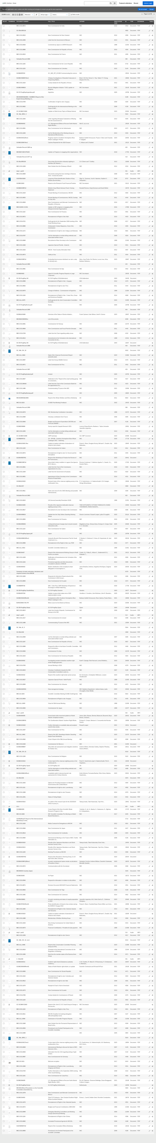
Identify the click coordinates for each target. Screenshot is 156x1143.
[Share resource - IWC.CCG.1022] (152, 976)
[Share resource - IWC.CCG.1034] (152, 923)
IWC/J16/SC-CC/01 (22, 207)
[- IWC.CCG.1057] (149, 730)
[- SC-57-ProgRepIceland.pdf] (149, 374)
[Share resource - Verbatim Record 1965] (152, 309)
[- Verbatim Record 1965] (149, 309)
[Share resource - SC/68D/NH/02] (152, 123)
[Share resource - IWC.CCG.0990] (152, 971)
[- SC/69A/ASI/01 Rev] (149, 443)
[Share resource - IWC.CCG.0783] (152, 665)
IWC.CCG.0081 (21, 324)
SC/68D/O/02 (20, 273)
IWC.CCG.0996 (21, 543)
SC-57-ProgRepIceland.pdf (24, 374)
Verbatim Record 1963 (23, 495)
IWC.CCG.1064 (21, 118)
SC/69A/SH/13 (20, 962)
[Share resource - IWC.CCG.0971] (152, 364)
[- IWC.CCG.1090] (149, 954)
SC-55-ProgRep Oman (23, 607)
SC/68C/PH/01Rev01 (22, 904)
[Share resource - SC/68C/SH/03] (152, 1097)
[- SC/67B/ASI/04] (149, 178)
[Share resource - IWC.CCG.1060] (152, 1066)
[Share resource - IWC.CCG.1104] (152, 562)
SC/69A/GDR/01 (21, 689)
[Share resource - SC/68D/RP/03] (152, 73)
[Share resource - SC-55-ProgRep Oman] (152, 607)
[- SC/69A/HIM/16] (149, 514)
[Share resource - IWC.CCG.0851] (152, 476)
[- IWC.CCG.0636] (149, 1052)
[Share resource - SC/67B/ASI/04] (152, 178)
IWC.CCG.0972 (21, 216)
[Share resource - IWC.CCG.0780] (152, 995)
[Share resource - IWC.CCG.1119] (152, 1009)
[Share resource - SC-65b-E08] (152, 632)
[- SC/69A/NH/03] (149, 567)
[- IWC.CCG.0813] (149, 610)
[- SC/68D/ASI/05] (149, 505)
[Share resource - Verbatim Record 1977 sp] (152, 157)
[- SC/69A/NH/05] (149, 715)
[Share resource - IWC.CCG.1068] (152, 1023)
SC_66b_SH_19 (21, 350)
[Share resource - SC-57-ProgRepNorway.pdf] (152, 393)
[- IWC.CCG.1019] (149, 193)
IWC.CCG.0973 (21, 254)
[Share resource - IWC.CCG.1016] (152, 250)
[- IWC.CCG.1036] (149, 935)
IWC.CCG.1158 (20, 756)
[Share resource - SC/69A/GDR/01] (152, 689)
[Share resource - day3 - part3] (152, 615)
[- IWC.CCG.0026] (149, 45)
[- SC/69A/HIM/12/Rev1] (149, 773)
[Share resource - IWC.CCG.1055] (152, 431)
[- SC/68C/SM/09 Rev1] (149, 78)
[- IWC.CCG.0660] (149, 838)
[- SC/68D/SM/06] (149, 426)
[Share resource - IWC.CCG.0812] (152, 981)
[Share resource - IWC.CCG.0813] (152, 610)
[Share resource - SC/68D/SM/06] (152, 426)
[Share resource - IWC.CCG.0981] (152, 269)
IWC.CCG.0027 (21, 679)
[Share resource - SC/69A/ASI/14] (152, 801)
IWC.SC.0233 (20, 402)
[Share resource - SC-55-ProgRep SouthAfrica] (152, 590)
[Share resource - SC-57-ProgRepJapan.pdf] (152, 533)
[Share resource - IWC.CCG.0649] (152, 1047)
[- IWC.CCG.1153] (149, 68)
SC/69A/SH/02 (20, 660)
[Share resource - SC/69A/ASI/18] (152, 481)
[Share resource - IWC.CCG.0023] (152, 500)
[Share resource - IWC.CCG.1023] (152, 656)
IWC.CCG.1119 (20, 1009)
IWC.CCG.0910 (21, 35)
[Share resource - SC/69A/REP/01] (152, 457)
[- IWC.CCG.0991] (149, 128)
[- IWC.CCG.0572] (149, 866)
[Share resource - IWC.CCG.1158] (152, 756)
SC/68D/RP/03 (20, 73)
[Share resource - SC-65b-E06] (152, 778)
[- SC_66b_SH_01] (149, 751)
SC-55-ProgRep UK (22, 278)
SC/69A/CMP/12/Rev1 (23, 861)
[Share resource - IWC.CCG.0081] (152, 324)
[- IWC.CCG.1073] (149, 990)
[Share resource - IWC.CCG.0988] (152, 646)
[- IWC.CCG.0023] (149, 500)
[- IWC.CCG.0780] (149, 995)
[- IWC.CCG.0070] (149, 290)
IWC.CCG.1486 (21, 388)
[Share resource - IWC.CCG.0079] (152, 412)
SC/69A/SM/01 (20, 899)
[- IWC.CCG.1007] (149, 768)
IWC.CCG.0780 (21, 995)
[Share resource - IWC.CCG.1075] (152, 985)
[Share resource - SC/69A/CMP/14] (152, 259)
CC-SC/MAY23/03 (21, 1004)
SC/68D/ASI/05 (20, 505)
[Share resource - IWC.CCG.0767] (152, 235)
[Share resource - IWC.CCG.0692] (152, 1121)
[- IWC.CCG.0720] (149, 1071)
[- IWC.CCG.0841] (149, 467)
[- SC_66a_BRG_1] (149, 1037)
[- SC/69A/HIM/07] (149, 747)
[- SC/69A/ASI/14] (149, 801)
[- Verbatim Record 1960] (149, 59)
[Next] (154, 14)
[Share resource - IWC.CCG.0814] (152, 833)
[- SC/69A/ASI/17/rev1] (149, 1042)
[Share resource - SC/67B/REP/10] (152, 1126)
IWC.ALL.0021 (20, 547)
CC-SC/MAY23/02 (21, 111)
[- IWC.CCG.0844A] (149, 383)
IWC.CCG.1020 (21, 823)
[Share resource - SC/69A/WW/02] (152, 524)
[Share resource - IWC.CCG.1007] (152, 768)
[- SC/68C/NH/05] (149, 1080)
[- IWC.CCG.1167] (149, 641)
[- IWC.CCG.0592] (149, 739)
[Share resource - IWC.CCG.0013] (152, 338)
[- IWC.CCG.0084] (149, 651)
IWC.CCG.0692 (21, 1121)
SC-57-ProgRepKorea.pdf (24, 305)
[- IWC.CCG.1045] (149, 133)
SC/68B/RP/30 (20, 585)
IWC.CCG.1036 (21, 935)
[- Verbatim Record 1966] (149, 345)
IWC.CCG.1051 (21, 797)
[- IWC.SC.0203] (149, 694)
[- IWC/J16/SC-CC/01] (149, 207)
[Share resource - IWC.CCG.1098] (152, 792)
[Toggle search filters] (115, 3)
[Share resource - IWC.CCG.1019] (152, 193)
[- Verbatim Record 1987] (149, 369)
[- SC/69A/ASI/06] (149, 314)
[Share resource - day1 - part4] (152, 713)
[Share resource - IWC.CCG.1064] (152, 119)
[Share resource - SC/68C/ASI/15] (152, 913)
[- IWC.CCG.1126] (149, 295)
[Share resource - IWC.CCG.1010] (152, 83)
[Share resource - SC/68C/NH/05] (152, 1080)
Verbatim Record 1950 (23, 407)
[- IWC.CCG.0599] (149, 637)
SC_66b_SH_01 (21, 751)
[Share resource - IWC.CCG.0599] (152, 637)
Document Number (22, 21)
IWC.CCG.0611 (20, 1014)
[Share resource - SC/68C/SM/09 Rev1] (152, 78)
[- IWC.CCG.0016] (149, 949)
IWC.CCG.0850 (21, 519)
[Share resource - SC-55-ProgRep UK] (152, 278)
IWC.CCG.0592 (21, 739)
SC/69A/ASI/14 (20, 801)
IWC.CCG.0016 (21, 949)
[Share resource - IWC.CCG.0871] (152, 885)
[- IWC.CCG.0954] (149, 698)
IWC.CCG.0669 (21, 174)
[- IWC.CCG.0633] (149, 670)
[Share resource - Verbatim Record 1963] (152, 495)
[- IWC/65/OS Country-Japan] (149, 871)
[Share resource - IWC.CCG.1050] (152, 40)
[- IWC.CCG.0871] (149, 885)
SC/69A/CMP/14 (21, 259)
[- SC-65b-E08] (149, 632)
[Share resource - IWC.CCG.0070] (152, 290)
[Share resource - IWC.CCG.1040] (152, 245)
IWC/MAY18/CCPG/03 (23, 152)
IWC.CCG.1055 (21, 431)
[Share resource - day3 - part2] (152, 932)
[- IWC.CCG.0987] (149, 1056)
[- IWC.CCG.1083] (149, 909)
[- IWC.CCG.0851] (149, 476)
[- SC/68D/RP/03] (149, 73)
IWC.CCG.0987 (21, 1056)
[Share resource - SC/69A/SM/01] (152, 899)
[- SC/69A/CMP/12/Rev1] (149, 861)
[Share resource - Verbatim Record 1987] (152, 369)
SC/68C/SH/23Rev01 (22, 598)
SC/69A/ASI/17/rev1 (22, 1042)
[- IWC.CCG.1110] (149, 212)
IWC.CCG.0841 (21, 467)
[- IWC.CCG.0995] (149, 684)
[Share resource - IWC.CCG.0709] (152, 102)
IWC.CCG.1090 (21, 954)
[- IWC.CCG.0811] (149, 491)
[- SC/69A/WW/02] (149, 524)
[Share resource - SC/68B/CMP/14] (152, 462)
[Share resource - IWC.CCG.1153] (152, 68)
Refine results (75, 14)
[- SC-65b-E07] (149, 486)
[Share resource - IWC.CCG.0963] (152, 286)
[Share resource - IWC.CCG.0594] (152, 880)
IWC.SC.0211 (20, 1061)
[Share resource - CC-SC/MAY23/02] (152, 111)
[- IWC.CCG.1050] (149, 40)
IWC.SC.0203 (20, 694)
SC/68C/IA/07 (20, 552)
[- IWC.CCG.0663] (149, 890)
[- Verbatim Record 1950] (149, 407)
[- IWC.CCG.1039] (149, 472)
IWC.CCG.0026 (21, 44)
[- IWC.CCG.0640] (149, 421)
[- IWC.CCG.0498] (149, 1033)
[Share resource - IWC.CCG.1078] (152, 1092)
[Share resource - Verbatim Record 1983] (152, 264)
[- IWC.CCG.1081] (149, 894)
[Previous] (142, 14)
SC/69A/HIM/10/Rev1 (22, 538)
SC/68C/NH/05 (20, 1080)
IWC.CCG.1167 (20, 641)
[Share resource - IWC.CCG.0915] (152, 54)
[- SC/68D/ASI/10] (149, 842)
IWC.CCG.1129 (20, 448)
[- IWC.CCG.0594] (149, 880)
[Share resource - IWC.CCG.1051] (152, 797)
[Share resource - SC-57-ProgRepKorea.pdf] (152, 305)
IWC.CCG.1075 (21, 985)
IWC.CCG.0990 (21, 971)
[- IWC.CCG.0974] (149, 453)
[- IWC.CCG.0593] (149, 1028)
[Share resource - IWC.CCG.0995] (152, 684)
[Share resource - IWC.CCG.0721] (152, 221)
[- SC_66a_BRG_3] (149, 114)
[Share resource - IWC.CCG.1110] (152, 212)
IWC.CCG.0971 (21, 364)
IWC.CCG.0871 (21, 885)
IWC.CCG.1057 (21, 729)
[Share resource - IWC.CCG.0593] (152, 1028)
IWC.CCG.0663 (21, 890)
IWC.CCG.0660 (21, 838)
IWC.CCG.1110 (20, 212)
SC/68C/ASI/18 (20, 725)
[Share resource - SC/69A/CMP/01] (152, 720)
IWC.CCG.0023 (21, 500)
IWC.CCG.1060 (21, 1066)
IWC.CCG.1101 (20, 1075)
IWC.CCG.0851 (21, 476)
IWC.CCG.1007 (21, 768)
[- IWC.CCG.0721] (149, 221)
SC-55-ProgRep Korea (23, 1085)
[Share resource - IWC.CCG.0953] (152, 197)
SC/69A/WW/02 (21, 524)
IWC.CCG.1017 (21, 618)
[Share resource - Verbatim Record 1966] (152, 345)
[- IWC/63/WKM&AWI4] (149, 398)
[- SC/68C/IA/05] (149, 875)
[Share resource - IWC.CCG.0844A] (152, 383)
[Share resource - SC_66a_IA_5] (152, 627)
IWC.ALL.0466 (20, 944)
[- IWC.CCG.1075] (149, 985)
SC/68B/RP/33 (20, 438)
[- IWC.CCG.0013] (149, 338)
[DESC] (36, 14)
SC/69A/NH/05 (20, 715)
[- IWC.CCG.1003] (149, 783)
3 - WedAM (19, 959)
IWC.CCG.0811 (20, 490)
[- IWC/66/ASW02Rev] (149, 319)
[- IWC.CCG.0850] (149, 519)
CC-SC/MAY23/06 (21, 436)
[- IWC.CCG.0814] (149, 833)
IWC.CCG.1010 (21, 82)
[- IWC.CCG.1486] (149, 388)
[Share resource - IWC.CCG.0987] (152, 1056)
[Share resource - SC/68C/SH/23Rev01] (152, 598)
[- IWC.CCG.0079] (149, 412)
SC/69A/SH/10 (20, 675)
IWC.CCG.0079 (21, 412)
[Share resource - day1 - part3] (152, 171)
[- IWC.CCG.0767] (149, 235)
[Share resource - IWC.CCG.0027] (152, 679)
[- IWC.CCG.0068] (149, 240)
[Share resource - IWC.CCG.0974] (152, 453)
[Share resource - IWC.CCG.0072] (152, 1107)
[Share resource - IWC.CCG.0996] (152, 543)
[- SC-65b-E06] (149, 778)
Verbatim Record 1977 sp (24, 157)
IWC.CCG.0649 (21, 1047)
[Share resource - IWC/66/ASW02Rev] (152, 319)
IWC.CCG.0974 (21, 453)
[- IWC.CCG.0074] (149, 927)
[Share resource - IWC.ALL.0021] (152, 547)
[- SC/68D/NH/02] (149, 123)
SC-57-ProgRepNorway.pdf (24, 393)
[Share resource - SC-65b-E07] (152, 486)
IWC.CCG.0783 (21, 665)
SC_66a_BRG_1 (21, 1037)
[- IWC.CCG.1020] (149, 823)
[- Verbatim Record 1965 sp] (149, 147)
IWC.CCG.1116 (20, 1116)
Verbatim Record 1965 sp (24, 147)
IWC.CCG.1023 (21, 656)
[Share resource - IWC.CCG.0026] (152, 45)
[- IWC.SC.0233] (149, 402)
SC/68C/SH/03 (20, 1097)
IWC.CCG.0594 (21, 880)
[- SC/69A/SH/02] (149, 660)
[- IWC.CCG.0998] (149, 281)
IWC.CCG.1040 (21, 245)
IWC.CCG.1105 (20, 852)
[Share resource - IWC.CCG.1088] (152, 918)
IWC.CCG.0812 (21, 980)
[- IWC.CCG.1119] (149, 1009)
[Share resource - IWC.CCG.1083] (152, 909)
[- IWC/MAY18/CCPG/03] (149, 152)
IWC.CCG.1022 (21, 976)
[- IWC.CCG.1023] (149, 656)
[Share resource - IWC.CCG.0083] (152, 708)
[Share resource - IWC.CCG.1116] (152, 1116)
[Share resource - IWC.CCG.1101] (152, 1075)
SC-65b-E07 (20, 486)
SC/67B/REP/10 (21, 1126)
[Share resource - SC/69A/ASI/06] (152, 314)
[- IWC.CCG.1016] (149, 250)
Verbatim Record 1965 (23, 309)
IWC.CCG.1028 (21, 557)
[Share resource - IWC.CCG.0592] (152, 739)
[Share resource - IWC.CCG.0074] (152, 927)
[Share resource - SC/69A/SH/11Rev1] (152, 138)
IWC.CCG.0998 (21, 281)
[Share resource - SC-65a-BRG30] (152, 161)
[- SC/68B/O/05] (149, 809)
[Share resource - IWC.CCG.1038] (152, 166)
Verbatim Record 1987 (23, 369)
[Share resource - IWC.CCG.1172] (152, 231)
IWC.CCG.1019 (21, 193)
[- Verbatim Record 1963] (149, 495)
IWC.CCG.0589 (21, 417)
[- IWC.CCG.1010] (149, 83)
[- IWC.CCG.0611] (149, 1014)
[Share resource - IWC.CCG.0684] (152, 1130)
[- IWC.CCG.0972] (149, 216)
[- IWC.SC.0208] (149, 814)
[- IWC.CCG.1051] (149, 797)
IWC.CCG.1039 (21, 471)
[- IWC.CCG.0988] (149, 646)
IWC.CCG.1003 (21, 782)
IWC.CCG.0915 (21, 54)
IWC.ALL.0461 (20, 734)
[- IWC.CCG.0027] (149, 679)
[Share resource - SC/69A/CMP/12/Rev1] (152, 861)
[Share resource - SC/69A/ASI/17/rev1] (152, 1042)
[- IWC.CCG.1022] (149, 976)
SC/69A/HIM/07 (21, 746)
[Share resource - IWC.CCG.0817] (152, 510)
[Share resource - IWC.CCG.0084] (152, 651)
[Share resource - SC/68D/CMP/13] (152, 188)
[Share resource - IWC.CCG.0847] (152, 379)
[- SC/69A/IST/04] (149, 593)
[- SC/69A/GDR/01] (149, 689)
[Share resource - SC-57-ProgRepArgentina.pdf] (152, 92)
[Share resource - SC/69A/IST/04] (152, 593)
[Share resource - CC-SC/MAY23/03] (152, 1004)
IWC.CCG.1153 (20, 68)
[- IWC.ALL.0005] (149, 703)
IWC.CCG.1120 (20, 1000)
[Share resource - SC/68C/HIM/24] (152, 87)
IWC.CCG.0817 (21, 510)
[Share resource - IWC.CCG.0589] (152, 417)
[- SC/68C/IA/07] (149, 552)
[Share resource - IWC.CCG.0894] (152, 581)
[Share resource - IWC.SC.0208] (152, 814)
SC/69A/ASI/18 (20, 481)
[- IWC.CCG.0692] (149, 1121)
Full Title (51, 21)
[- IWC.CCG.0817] (149, 510)
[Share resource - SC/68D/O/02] (152, 273)
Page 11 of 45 (148, 14)
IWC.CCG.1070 (21, 1102)
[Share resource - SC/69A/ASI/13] (152, 847)
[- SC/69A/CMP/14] (149, 259)
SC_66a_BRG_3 (21, 114)
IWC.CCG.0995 (21, 684)
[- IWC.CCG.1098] (149, 792)
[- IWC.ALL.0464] (149, 355)
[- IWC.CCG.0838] (149, 202)
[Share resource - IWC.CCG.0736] (152, 333)
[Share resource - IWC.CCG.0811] (152, 491)
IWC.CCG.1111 (20, 787)
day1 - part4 (20, 713)
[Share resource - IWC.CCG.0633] (152, 670)
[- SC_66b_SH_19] (149, 350)
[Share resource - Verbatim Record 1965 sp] (152, 147)
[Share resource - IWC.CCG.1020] (152, 823)
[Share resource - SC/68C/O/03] (152, 183)
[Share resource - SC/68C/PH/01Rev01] (152, 904)
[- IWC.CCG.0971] (149, 364)
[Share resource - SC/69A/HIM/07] (152, 747)
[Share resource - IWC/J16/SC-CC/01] (152, 207)
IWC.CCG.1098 (21, 792)
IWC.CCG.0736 (21, 333)
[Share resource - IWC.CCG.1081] (152, 894)
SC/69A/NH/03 (20, 566)
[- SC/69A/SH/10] (149, 675)
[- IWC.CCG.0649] (149, 1047)
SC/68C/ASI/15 (20, 913)
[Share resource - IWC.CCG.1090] (152, 954)
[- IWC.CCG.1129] (149, 448)
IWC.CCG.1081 (21, 894)
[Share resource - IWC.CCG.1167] (152, 641)
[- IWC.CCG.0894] (149, 581)
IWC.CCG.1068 (21, 1023)
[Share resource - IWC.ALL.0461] (152, 734)
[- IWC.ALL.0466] (149, 945)
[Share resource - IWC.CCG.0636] (152, 1052)
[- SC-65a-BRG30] (149, 161)
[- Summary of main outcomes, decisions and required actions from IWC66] (149, 571)
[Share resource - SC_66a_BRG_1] (152, 1037)
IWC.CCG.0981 (21, 269)
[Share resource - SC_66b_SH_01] (152, 751)
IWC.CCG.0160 (21, 744)
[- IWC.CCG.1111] (149, 787)
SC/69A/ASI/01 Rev (22, 443)
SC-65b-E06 (20, 778)
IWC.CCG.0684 (21, 1130)
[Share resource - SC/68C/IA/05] (152, 875)
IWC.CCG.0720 (21, 1071)
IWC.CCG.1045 (21, 133)
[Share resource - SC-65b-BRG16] (152, 30)
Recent (136, 3)
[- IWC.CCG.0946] (149, 828)
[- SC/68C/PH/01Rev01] (149, 904)
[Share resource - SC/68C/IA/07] (152, 552)
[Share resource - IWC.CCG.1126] (152, 295)
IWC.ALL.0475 (20, 300)
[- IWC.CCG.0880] (149, 49)
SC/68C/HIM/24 (21, 87)
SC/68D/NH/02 (20, 123)
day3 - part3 (20, 615)
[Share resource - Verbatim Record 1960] (152, 59)
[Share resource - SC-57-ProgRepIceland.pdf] (152, 374)
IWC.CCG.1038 (21, 166)
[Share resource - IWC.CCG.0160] (152, 744)
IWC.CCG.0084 (21, 651)
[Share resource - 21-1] (152, 806)
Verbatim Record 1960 (23, 59)
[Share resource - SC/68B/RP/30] (152, 586)
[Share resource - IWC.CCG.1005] (152, 576)
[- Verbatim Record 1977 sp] (149, 157)
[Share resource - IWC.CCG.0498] (152, 1033)
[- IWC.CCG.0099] (149, 1111)
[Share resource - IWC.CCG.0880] (152, 49)
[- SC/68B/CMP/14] (149, 462)
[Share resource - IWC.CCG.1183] (152, 63)
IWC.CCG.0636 (21, 1052)
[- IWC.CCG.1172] (149, 231)
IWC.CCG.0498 (21, 1033)
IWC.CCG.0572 (21, 866)
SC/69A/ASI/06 (20, 314)
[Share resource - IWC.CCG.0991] (152, 128)
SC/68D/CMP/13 (21, 188)
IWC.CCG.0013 (21, 338)
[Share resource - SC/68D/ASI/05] (152, 505)
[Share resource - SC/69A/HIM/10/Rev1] (152, 538)
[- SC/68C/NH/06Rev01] (149, 966)
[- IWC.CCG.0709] (149, 102)
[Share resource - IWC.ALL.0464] (152, 355)
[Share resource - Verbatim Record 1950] (152, 407)
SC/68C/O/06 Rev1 (22, 142)
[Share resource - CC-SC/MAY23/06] (152, 436)
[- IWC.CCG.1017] (149, 618)
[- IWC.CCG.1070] (149, 1102)
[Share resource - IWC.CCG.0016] (152, 949)
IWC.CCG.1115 (20, 528)
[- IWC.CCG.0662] (149, 106)
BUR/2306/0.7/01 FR (22, 602)
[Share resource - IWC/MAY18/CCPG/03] (152, 152)
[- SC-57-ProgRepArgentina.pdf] (149, 92)
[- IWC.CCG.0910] (149, 35)
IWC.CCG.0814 (21, 833)
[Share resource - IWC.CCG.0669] (152, 174)
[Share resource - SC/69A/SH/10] (152, 675)
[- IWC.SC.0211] (149, 1061)
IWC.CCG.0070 (21, 290)
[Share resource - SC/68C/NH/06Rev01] (152, 966)
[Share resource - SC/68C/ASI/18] (152, 725)
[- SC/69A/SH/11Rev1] (149, 138)
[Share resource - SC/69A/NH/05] (152, 715)
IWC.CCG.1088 (21, 918)
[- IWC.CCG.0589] (149, 417)
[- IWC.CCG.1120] (149, 1000)
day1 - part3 (20, 171)
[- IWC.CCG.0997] (149, 360)
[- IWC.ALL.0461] (149, 734)
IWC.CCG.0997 (21, 360)
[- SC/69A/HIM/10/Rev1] (149, 538)
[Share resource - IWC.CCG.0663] (152, 890)
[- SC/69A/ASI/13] (149, 847)
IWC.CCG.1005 (21, 576)
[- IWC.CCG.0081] (149, 324)
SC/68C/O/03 (20, 183)
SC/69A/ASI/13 (20, 847)
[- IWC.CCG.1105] (149, 852)
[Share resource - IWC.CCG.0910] (152, 35)
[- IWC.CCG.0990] (149, 971)
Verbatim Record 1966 (23, 345)
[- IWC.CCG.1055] (149, 431)
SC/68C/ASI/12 (20, 761)
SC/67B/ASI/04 (20, 178)
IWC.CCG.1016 (21, 249)
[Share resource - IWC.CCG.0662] (152, 106)
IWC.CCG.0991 (21, 128)
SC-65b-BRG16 (21, 30)
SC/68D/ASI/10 (20, 842)
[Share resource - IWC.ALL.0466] (152, 945)
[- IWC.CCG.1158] (149, 756)
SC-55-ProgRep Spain (23, 765)
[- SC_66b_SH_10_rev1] (149, 940)
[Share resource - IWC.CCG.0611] (152, 1014)
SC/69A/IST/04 (20, 593)
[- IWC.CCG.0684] (149, 1130)
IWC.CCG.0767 (21, 235)
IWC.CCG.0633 (21, 670)
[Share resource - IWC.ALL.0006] (152, 1018)
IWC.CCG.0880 (21, 49)
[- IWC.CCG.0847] (149, 379)
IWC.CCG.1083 (21, 909)
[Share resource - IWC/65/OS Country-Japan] (152, 871)
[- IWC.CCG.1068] (149, 1023)
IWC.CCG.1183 (20, 63)
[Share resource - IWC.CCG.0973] (152, 254)
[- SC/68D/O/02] (149, 273)
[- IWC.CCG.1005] (149, 576)
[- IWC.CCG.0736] (149, 333)
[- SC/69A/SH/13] (149, 962)
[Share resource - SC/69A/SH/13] (152, 962)
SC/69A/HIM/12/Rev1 (22, 773)
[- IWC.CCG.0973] (149, 254)
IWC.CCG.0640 (21, 421)
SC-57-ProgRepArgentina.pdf (25, 92)
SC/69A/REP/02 (21, 856)
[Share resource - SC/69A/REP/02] (152, 857)
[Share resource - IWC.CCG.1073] (152, 990)
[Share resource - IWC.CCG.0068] (152, 240)
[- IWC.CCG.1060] (149, 1066)
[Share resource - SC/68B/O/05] (152, 809)
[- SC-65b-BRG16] (149, 30)
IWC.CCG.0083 (21, 708)
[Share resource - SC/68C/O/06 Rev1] (152, 142)
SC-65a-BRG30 (21, 161)
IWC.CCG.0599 (21, 637)
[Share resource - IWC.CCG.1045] (152, 133)
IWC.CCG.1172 (20, 231)
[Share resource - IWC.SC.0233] (152, 402)
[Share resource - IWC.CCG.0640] (152, 421)
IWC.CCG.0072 (21, 1107)
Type (131, 21)
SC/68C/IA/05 (20, 875)
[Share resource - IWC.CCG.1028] (152, 557)
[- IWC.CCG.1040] (149, 245)
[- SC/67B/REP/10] (149, 1126)
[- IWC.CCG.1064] (149, 119)
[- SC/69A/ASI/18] (149, 481)
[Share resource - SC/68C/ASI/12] (152, 761)
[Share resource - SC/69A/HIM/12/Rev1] (152, 773)
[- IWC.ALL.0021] (149, 547)
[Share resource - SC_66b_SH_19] (152, 350)
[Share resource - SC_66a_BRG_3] (152, 114)
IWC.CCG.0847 (21, 379)
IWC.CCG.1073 (21, 990)
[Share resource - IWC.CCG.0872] (152, 26)
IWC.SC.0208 (20, 814)
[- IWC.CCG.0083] (149, 708)
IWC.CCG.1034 (21, 923)
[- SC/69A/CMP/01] (149, 720)
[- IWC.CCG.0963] (149, 286)
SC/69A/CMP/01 (21, 720)
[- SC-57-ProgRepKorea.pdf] (149, 305)
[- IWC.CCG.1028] (149, 557)
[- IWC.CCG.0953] (149, 197)
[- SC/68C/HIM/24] (149, 87)
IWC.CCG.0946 (21, 828)
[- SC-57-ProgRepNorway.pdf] (149, 393)
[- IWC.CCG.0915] (149, 54)
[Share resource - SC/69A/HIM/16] (152, 514)
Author (81, 21)
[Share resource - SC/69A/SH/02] (152, 660)
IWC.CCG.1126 (20, 295)
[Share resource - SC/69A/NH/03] (152, 567)
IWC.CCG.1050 (21, 40)
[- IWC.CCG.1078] (149, 1092)
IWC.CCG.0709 (21, 101)
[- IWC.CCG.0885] (149, 226)
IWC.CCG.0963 (21, 286)
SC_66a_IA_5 (20, 627)
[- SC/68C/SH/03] (149, 1097)
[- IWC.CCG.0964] (149, 328)
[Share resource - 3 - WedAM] (152, 959)
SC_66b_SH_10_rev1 (23, 940)
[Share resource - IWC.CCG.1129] (152, 448)
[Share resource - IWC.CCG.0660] (152, 838)
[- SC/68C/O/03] (149, 183)
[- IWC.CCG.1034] (149, 923)
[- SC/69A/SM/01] (149, 899)
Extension (140, 21)
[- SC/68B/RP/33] (149, 438)
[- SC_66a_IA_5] (149, 627)
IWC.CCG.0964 (21, 328)
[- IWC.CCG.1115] (149, 529)
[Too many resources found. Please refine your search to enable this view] (22, 14)
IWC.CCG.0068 (21, 240)
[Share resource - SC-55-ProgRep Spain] (152, 765)
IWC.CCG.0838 (21, 202)
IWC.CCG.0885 (21, 226)
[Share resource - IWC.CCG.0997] (152, 360)
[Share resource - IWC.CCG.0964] (152, 328)
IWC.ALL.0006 (20, 1018)
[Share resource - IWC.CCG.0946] (152, 828)
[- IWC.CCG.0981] (149, 269)
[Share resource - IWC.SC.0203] (152, 694)
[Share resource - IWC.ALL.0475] (152, 300)
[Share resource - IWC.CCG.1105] (152, 852)
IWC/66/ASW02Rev (22, 319)
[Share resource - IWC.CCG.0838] (152, 202)
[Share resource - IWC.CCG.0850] (152, 519)
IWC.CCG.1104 (20, 562)
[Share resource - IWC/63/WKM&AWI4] (152, 398)
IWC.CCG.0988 (21, 646)
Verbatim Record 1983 (23, 264)
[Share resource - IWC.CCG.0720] (152, 1071)
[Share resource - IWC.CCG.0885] (152, 226)
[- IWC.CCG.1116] (149, 1116)
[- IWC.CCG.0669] (149, 174)
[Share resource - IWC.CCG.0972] (152, 216)
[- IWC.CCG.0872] (149, 26)
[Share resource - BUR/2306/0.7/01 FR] (152, 603)
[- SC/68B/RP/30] (149, 586)
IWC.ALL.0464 (20, 355)
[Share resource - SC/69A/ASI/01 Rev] (152, 443)
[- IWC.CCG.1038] (149, 166)
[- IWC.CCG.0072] (149, 1107)
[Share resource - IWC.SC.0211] (152, 1061)
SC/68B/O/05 (20, 809)
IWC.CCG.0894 (21, 581)
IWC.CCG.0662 (21, 106)
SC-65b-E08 (20, 632)
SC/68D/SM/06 (20, 426)
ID (125, 21)
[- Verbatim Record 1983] (149, 264)
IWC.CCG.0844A (21, 383)
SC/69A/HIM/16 (21, 514)
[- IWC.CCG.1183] (149, 63)
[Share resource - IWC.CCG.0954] (152, 698)
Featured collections (125, 3)
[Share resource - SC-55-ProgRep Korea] (152, 1085)
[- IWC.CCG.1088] (149, 918)
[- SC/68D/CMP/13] (149, 188)
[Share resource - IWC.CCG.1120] (152, 1000)
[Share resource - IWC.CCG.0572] (152, 866)
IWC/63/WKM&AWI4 (22, 398)
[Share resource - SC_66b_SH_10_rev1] (152, 940)
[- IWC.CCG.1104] (149, 562)
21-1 (17, 806)
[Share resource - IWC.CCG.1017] (152, 618)
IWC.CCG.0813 (21, 610)
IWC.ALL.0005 (20, 703)
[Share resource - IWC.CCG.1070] (152, 1102)
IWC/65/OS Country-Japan (24, 871)
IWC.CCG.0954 (21, 698)
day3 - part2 (20, 932)
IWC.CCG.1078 (21, 1092)
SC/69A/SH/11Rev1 (22, 138)
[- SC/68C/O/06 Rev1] (149, 142)
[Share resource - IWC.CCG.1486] (152, 388)
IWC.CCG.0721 (21, 221)
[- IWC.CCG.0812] (149, 981)
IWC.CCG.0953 (21, 197)
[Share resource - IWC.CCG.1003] (152, 783)
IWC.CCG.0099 (21, 1111)
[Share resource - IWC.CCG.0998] (152, 281)
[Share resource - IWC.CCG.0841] (152, 467)
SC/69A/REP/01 (21, 457)
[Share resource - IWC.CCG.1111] (152, 787)
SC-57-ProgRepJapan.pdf (24, 533)
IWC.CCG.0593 (21, 1028)
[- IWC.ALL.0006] (149, 1018)
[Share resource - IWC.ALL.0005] (152, 703)
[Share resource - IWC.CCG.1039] (152, 472)
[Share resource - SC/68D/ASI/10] (152, 842)
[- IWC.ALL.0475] (149, 300)
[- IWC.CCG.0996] (149, 543)
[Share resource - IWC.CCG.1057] (152, 730)
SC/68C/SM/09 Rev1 (22, 78)
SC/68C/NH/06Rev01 (22, 966)
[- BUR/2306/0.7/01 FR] (149, 603)
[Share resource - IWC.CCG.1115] (152, 529)
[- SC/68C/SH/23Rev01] (149, 598)
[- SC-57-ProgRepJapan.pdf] (149, 533)
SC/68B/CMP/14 (21, 462)
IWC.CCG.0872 (21, 26)
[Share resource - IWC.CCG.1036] (152, 935)
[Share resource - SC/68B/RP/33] (152, 438)
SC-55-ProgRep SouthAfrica (25, 590)
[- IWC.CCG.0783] (149, 665)
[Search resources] (110, 3)
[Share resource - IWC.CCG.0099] (152, 1111)
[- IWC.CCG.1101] (149, 1075)
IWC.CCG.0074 (21, 927)
